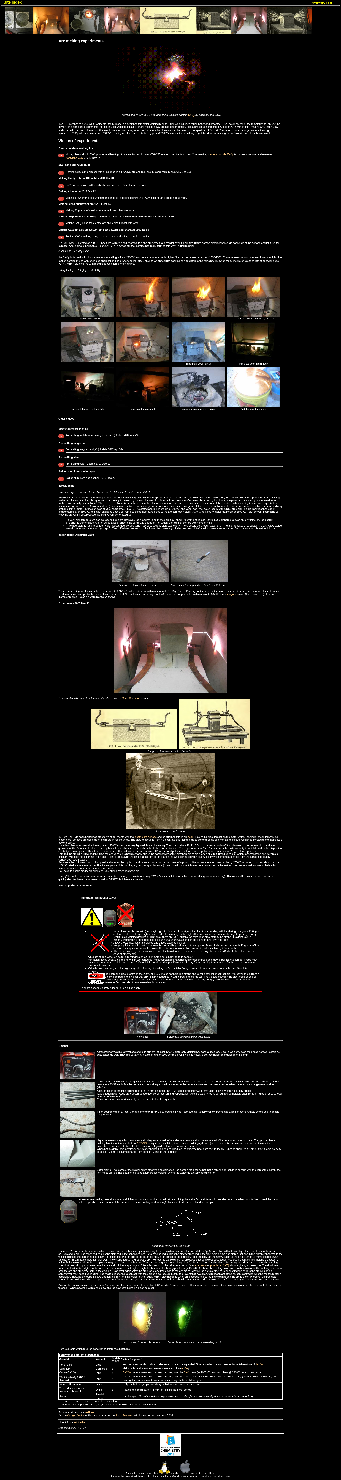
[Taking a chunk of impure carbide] (198, 406)
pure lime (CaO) (219, 1265)
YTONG (142, 1143)
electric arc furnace (145, 837)
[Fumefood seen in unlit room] (253, 361)
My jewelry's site (322, 2)
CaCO (127, 1372)
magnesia (233, 594)
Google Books (75, 1415)
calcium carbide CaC (221, 154)
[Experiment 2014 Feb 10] (198, 361)
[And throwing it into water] (253, 406)
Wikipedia (79, 1422)
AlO (184, 1368)
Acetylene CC (75, 157)
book (190, 837)
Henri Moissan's (131, 698)
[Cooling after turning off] (142, 406)
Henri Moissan (124, 1415)
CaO (186, 1372)
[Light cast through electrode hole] (87, 406)
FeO (259, 1364)
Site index (13, 2)
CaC (191, 115)
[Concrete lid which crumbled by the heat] (253, 316)
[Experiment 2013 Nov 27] (87, 316)
